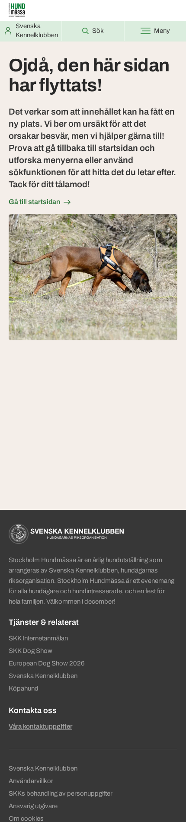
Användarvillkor (31, 780)
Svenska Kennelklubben (43, 675)
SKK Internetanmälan (38, 638)
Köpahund (23, 688)
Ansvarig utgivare (33, 806)
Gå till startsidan (34, 201)
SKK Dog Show (30, 650)
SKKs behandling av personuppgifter (60, 793)
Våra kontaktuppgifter (40, 726)
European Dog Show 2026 (47, 663)
